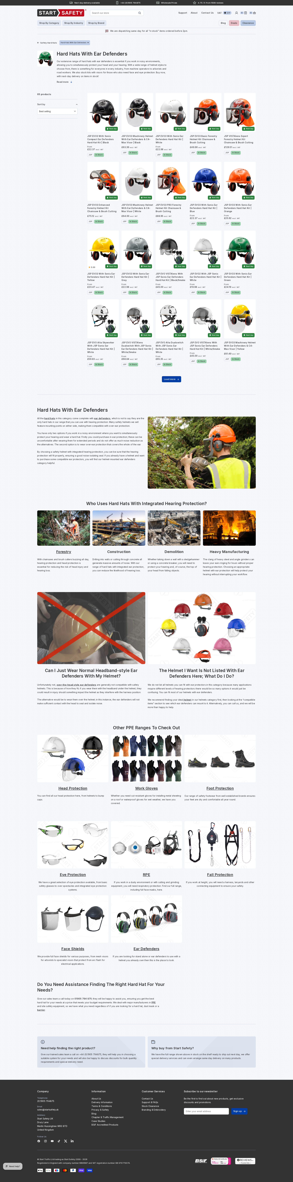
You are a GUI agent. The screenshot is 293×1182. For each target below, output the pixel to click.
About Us (96, 1098)
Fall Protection (220, 874)
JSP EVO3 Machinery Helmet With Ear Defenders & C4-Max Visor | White (137, 208)
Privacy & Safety (100, 1109)
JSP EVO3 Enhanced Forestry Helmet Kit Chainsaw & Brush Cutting (101, 208)
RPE (146, 874)
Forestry (63, 551)
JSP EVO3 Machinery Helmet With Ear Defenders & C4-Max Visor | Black (137, 139)
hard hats (49, 418)
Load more (169, 379)
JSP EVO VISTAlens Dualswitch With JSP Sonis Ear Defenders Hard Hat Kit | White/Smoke (137, 347)
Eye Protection (73, 874)
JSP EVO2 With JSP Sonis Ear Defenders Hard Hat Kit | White (205, 276)
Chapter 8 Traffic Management (107, 1117)
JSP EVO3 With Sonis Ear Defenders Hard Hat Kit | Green (238, 276)
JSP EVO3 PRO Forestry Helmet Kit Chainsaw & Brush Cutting (168, 208)
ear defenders (102, 418)
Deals (234, 23)
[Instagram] (45, 1141)
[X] (65, 1141)
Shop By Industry (73, 23)
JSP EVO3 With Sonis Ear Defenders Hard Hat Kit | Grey (135, 276)
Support (182, 12)
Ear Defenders (146, 949)
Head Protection (72, 788)
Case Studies (98, 1121)
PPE (154, 1002)
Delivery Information (102, 1102)
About (194, 12)
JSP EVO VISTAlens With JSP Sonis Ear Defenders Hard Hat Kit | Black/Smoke (170, 276)
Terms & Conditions (102, 1106)
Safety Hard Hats (48, 43)
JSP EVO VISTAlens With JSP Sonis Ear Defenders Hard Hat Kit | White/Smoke (205, 345)
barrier (41, 1010)
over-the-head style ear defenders (76, 684)
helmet (187, 699)
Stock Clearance (150, 1106)
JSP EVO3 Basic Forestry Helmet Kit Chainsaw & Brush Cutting (203, 139)
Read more (63, 82)
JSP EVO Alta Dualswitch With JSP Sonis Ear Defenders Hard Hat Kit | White (169, 347)
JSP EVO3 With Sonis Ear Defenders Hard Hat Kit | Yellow (101, 276)
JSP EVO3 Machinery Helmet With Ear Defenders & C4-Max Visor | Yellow (240, 345)
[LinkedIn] (72, 1141)
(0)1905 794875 (45, 1101)
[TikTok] (58, 1141)
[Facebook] (38, 1141)
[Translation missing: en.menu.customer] (236, 12)
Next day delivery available (87, 3)
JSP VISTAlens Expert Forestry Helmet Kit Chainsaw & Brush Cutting (238, 139)
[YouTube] (52, 1141)
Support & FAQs (150, 1102)
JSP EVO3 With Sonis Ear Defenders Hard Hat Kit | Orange (238, 208)
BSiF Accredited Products (105, 1124)
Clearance (248, 23)
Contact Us (207, 12)
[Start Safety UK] (61, 12)
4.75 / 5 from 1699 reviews (210, 3)
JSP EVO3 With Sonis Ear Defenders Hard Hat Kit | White (169, 139)
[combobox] (117, 13)
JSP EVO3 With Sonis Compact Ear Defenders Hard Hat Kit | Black (100, 139)
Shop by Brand (96, 23)
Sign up (237, 1111)
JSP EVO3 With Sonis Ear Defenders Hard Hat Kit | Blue (203, 208)
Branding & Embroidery (154, 1109)
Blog (223, 23)
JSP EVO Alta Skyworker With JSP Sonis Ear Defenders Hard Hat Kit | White (101, 347)
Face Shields (72, 949)
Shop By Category (49, 23)
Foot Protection (220, 788)
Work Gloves (146, 788)
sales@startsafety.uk (48, 1109)
